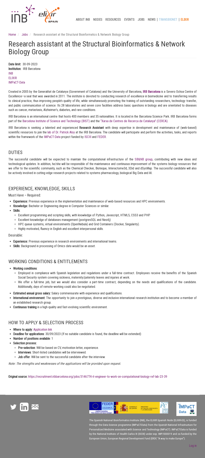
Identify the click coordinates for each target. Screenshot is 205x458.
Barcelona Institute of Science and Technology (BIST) (56, 121)
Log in (193, 446)
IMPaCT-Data (16, 82)
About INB (83, 19)
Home (12, 34)
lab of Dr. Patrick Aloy (61, 132)
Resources (113, 19)
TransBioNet (168, 19)
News (151, 19)
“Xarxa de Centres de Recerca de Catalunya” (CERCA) (134, 121)
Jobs (141, 19)
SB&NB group (144, 159)
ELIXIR (12, 78)
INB (10, 73)
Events (129, 19)
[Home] (38, 14)
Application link (42, 329)
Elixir (185, 19)
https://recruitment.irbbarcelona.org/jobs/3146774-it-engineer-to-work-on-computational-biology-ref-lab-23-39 (97, 376)
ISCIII (88, 137)
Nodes (97, 19)
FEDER (101, 137)
